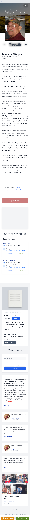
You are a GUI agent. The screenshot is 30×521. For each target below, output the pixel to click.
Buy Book (16, 318)
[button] (15, 484)
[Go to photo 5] (13, 492)
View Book (7, 318)
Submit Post (15, 368)
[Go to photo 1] (9, 492)
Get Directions (9, 253)
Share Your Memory (10, 342)
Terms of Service (19, 514)
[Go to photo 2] (10, 492)
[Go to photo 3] (11, 492)
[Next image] (27, 484)
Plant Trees (21, 253)
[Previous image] (3, 484)
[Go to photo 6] (14, 492)
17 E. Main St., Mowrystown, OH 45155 (16, 250)
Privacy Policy (11, 514)
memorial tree (20, 187)
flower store (19, 190)
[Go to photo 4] (12, 492)
